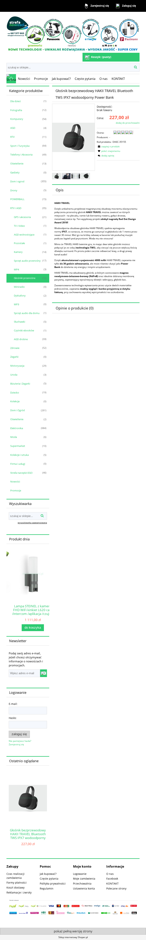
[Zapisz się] (43, 673)
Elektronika (16, 428)
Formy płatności (16, 882)
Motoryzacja (17, 365)
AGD (12, 128)
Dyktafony (20, 295)
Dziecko (14, 392)
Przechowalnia (82, 883)
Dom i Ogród (17, 410)
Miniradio (19, 286)
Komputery (16, 119)
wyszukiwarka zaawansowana (32, 522)
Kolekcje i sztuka (19, 455)
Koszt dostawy (15, 887)
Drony (13, 190)
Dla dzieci (15, 101)
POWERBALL (17, 199)
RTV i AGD (15, 208)
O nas (110, 874)
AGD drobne (21, 339)
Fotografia (16, 110)
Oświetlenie (16, 163)
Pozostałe (19, 243)
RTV (12, 137)
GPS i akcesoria (22, 217)
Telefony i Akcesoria (21, 154)
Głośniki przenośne (24, 278)
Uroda (13, 374)
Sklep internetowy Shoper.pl (73, 937)
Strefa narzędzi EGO (21, 472)
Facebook (112, 878)
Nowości (15, 481)
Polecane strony (116, 888)
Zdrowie (14, 348)
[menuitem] (24, 78)
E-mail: (13, 704)
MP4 (16, 269)
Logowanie (79, 874)
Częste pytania (49, 878)
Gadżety (15, 172)
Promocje (15, 490)
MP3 (16, 304)
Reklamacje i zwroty (19, 892)
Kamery (18, 252)
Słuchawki (19, 321)
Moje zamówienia (84, 878)
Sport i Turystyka (19, 145)
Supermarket (17, 446)
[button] (108, 146)
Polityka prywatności (53, 883)
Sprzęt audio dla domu (27, 313)
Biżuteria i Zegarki (20, 383)
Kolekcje (15, 401)
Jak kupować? (48, 874)
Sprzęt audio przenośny (27, 260)
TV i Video (19, 226)
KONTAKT (112, 883)
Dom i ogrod (17, 181)
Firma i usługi (17, 464)
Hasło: (13, 718)
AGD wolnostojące (24, 234)
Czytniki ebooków (24, 330)
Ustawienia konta (84, 888)
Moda (13, 437)
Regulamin (46, 888)
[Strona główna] (73, 33)
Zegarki (14, 356)
